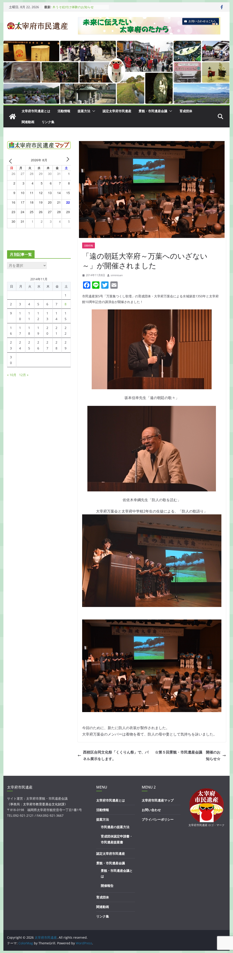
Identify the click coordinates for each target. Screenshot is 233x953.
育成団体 (186, 111)
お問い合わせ (151, 810)
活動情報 (64, 111)
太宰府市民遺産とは (36, 111)
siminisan (117, 275)
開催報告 (107, 885)
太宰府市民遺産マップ (158, 800)
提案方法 (84, 111)
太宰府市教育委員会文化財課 (43, 804)
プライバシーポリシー (158, 819)
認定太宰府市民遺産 (117, 111)
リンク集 (48, 122)
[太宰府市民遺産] (12, 116)
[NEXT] (66, 160)
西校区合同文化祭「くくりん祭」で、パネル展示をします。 (116, 755)
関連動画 (28, 122)
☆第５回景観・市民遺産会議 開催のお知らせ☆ (187, 755)
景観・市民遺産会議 (153, 111)
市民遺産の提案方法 (115, 827)
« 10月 (11, 375)
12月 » (23, 375)
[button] (92, 111)
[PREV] (11, 160)
